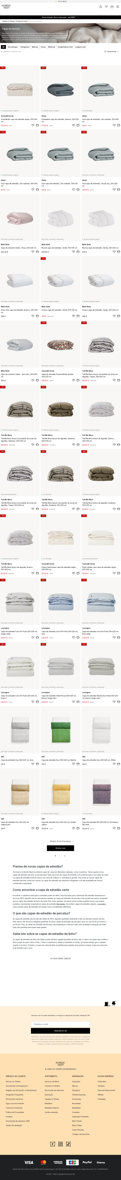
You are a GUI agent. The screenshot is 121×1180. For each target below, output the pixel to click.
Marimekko (61, 904)
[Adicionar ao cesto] (37, 125)
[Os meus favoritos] (106, 6)
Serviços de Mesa (52, 1082)
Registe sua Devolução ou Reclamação (21, 1090)
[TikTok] (68, 1144)
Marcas (35, 47)
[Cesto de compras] (112, 6)
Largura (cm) (80, 47)
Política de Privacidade (15, 1112)
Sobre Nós (102, 1082)
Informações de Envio (14, 1099)
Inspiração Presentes (80, 1117)
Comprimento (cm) (65, 47)
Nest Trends (77, 1121)
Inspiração (76, 1082)
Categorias (24, 47)
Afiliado (101, 1095)
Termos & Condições (14, 1108)
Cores (43, 47)
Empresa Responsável (106, 1090)
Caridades (102, 1099)
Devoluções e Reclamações (17, 1086)
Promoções (76, 1099)
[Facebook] (53, 1144)
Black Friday (77, 1125)
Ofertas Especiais (79, 1095)
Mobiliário (48, 1103)
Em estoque (13, 47)
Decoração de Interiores (54, 1090)
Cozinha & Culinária (52, 1086)
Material (51, 47)
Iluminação (49, 1095)
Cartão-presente (51, 1112)
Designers (76, 1090)
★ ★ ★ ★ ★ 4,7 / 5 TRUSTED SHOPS (62, 1)
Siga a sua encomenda (15, 1103)
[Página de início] (6, 7)
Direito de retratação (14, 1125)
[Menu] (118, 6)
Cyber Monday (78, 1130)
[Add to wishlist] (33, 125)
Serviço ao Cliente (13, 1082)
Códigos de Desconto (80, 1134)
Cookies (9, 1117)
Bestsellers (76, 1108)
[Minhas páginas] (101, 6)
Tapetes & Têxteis (8, 21)
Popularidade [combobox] (111, 51)
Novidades (76, 1103)
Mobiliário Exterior (52, 1108)
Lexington (102, 904)
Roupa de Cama (21, 21)
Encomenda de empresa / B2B (18, 1121)
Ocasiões (76, 1112)
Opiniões (101, 1086)
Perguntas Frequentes (14, 1095)
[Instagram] (60, 1144)
